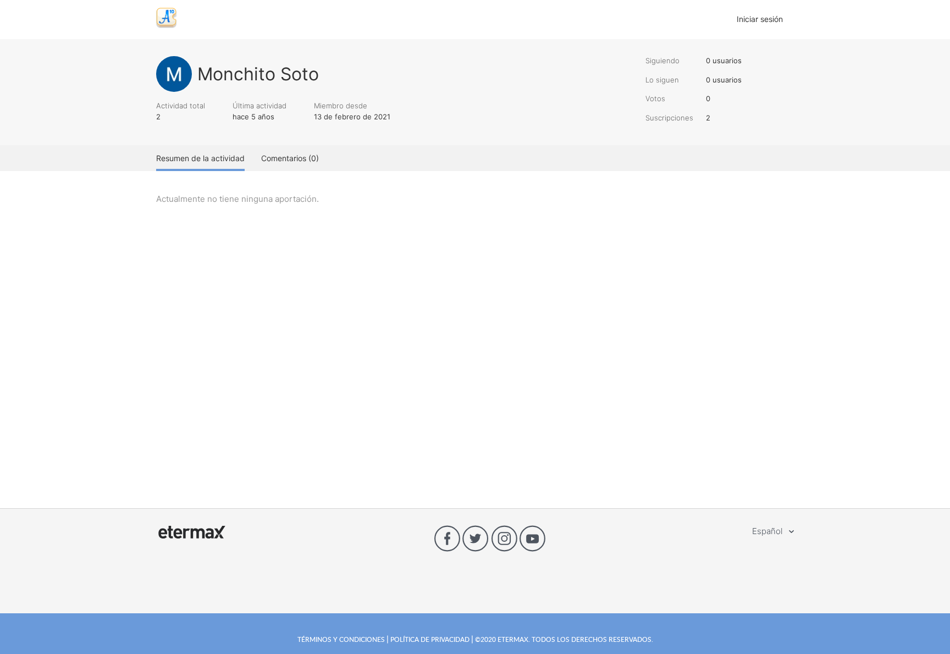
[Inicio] (166, 25)
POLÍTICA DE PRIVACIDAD (430, 639)
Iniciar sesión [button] (760, 19)
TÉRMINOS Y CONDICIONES (341, 639)
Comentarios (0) (290, 158)
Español (768, 531)
